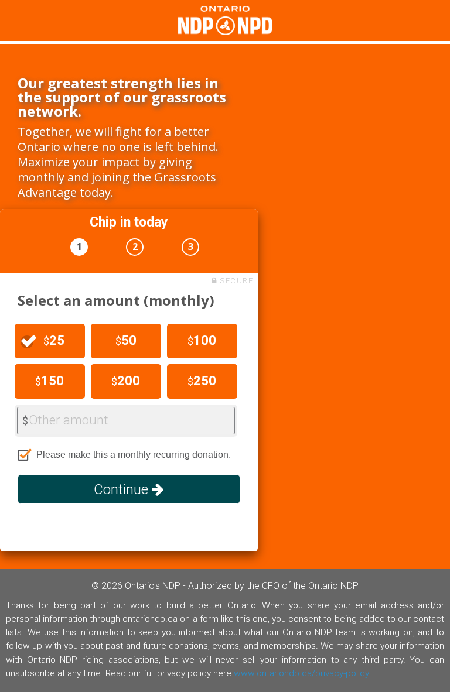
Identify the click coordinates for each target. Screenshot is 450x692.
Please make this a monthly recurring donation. (133, 455)
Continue (123, 489)
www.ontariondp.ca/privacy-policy (301, 673)
